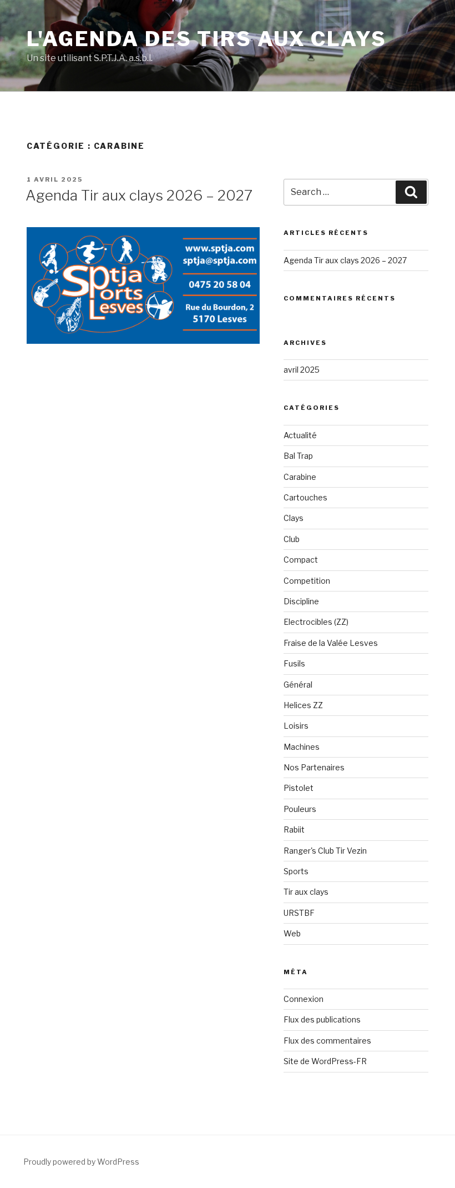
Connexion (303, 999)
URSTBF (299, 913)
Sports (296, 871)
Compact (301, 559)
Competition (307, 580)
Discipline (301, 601)
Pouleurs (300, 809)
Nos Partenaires (314, 767)
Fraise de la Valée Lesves (331, 643)
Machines (302, 746)
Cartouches (305, 497)
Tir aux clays (306, 891)
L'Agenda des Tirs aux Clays (207, 39)
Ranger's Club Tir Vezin (325, 850)
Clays (294, 518)
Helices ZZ (303, 705)
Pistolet (299, 788)
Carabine (300, 477)
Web (292, 933)
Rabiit (294, 829)
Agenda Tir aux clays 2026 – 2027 (139, 195)
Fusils (294, 663)
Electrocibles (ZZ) (316, 621)
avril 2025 (302, 369)
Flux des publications (322, 1019)
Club (292, 539)
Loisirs (296, 725)
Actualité (300, 435)
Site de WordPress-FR (325, 1061)
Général (298, 684)
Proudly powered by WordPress (81, 1161)
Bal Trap (298, 455)
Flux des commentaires (327, 1040)
